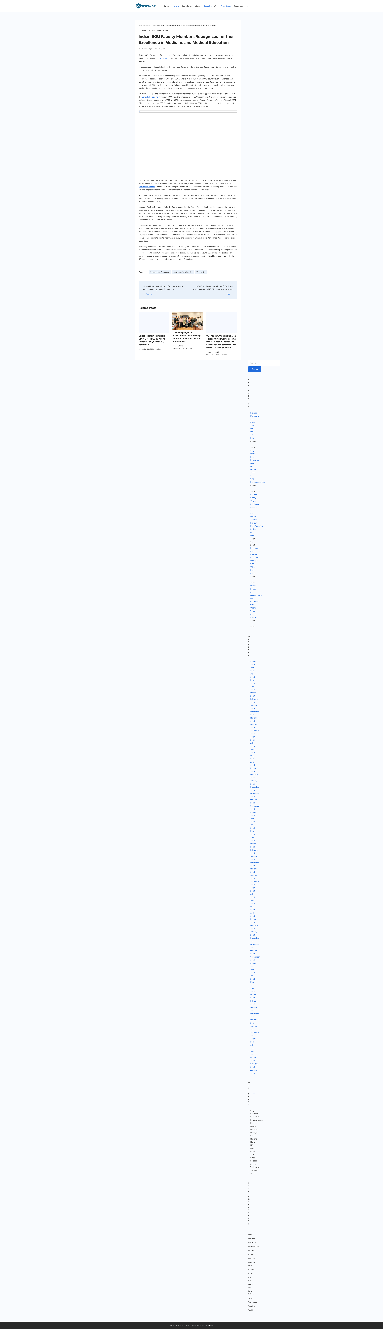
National (176, 6)
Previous (149, 294)
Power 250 (250, 1285)
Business (167, 6)
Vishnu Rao (163, 58)
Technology (238, 6)
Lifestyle (198, 6)
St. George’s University (182, 272)
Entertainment (187, 6)
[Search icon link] (247, 6)
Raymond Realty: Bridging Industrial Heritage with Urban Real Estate (254, 560)
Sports (253, 1164)
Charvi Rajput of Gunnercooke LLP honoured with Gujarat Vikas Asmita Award (256, 601)
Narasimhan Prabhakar (159, 272)
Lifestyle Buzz (251, 1264)
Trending (254, 1170)
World (216, 6)
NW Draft (250, 1279)
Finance (253, 1123)
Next (228, 294)
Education (208, 6)
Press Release (226, 6)
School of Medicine (150, 97)
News (252, 1142)
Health (253, 1126)
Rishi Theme (208, 1325)
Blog (252, 1110)
